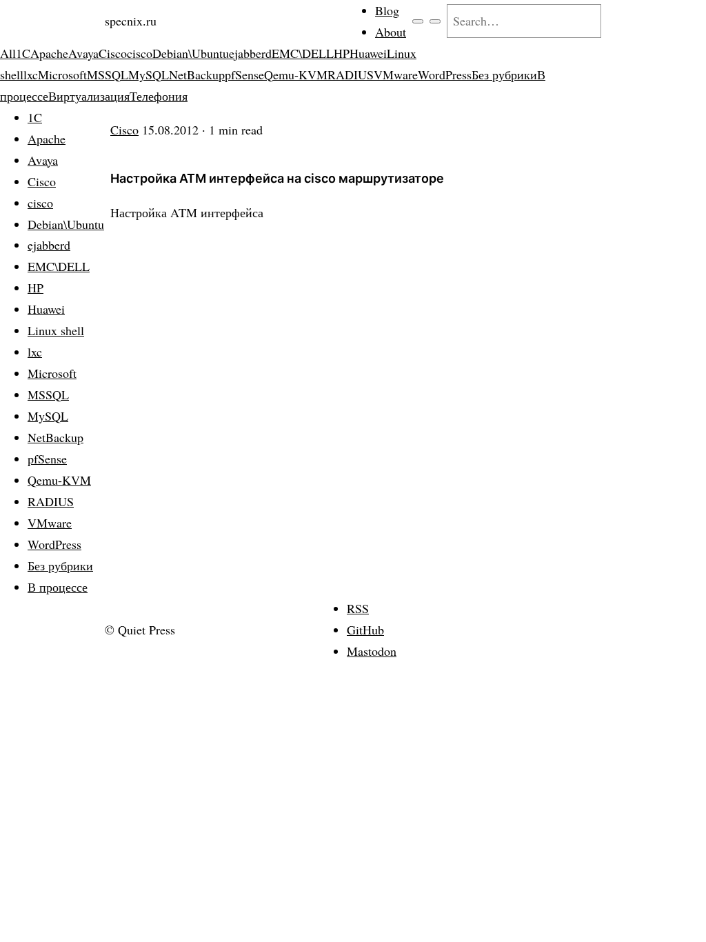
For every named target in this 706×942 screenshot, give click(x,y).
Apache (49, 53)
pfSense (244, 74)
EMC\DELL (303, 53)
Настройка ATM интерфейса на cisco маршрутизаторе (277, 178)
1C (23, 53)
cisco (139, 53)
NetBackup (197, 74)
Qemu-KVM (295, 74)
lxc (30, 74)
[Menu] (417, 21)
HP (342, 53)
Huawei (368, 53)
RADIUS (350, 74)
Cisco (113, 53)
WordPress (445, 74)
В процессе (58, 587)
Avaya (83, 53)
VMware (396, 74)
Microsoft (62, 74)
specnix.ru (131, 20)
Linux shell (56, 330)
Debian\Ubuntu (190, 53)
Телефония (159, 96)
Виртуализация (89, 96)
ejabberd (250, 53)
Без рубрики (504, 74)
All (8, 53)
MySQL (148, 74)
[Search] (435, 21)
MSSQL (107, 74)
